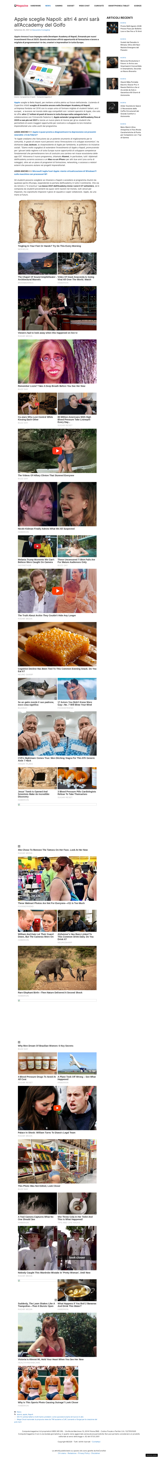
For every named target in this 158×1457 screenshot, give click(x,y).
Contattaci (96, 1442)
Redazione (72, 1453)
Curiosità (99, 6)
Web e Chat (84, 6)
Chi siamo (62, 1453)
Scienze (137, 6)
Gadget (70, 6)
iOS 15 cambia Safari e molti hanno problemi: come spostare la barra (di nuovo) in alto (50, 1417)
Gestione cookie (152, 1455)
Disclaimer (95, 1453)
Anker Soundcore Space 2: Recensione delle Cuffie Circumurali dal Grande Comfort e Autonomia (131, 111)
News (48, 6)
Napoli (30, 1414)
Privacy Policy (84, 1453)
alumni (19, 1414)
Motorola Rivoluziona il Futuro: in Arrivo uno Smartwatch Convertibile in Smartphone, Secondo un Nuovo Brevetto (131, 66)
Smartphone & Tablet (118, 6)
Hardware (36, 6)
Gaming (58, 6)
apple (25, 1414)
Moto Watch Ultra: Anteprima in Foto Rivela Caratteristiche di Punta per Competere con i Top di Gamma (131, 132)
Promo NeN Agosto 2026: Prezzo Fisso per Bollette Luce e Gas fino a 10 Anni (131, 28)
